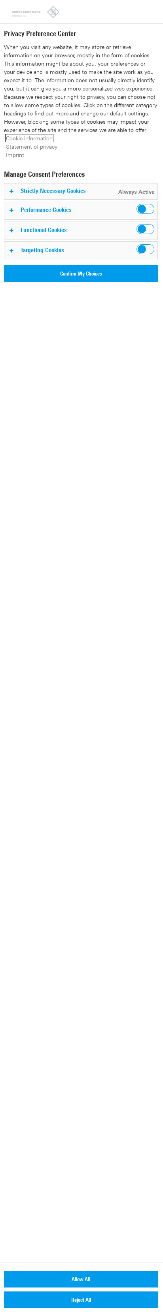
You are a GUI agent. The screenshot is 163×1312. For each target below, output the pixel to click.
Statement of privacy (31, 146)
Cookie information (29, 138)
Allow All (81, 1279)
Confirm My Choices (81, 273)
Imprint (15, 154)
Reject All (81, 1299)
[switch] (145, 209)
